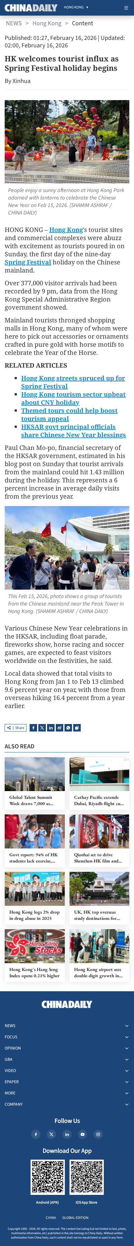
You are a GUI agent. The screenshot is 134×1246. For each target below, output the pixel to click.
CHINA (51, 1217)
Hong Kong (46, 23)
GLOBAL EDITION (75, 1217)
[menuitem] (74, 7)
